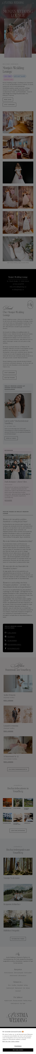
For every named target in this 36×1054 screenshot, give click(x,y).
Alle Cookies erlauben (18, 1049)
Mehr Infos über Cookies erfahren (10, 1041)
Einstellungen (18, 1046)
